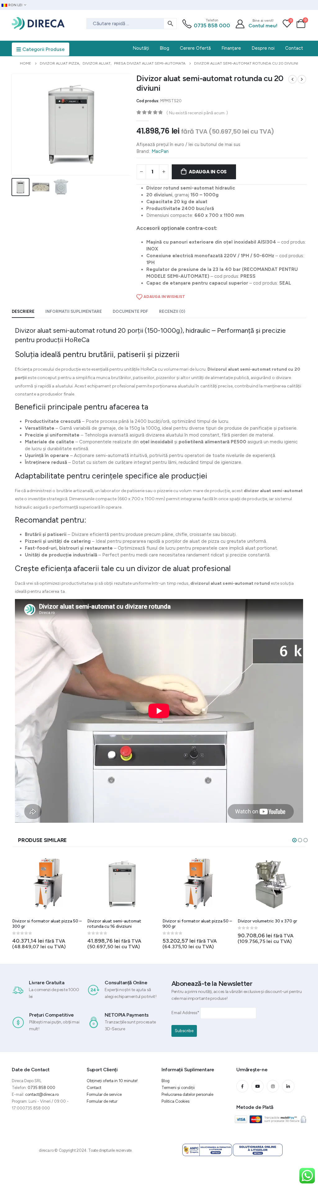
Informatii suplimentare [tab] (73, 311)
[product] (47, 884)
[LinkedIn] (288, 1086)
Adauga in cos (208, 171)
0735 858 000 (212, 25)
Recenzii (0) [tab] (172, 311)
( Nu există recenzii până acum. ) (197, 112)
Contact (94, 1087)
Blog (165, 1080)
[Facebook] (242, 1086)
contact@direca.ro (42, 1094)
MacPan (160, 151)
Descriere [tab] (23, 311)
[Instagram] (273, 1086)
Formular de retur (102, 1101)
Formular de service (104, 1094)
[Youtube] (258, 1086)
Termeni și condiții (178, 1087)
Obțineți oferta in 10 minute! (112, 1080)
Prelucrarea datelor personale (187, 1094)
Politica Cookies (175, 1101)
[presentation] (12, 124)
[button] (294, 840)
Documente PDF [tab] (130, 311)
